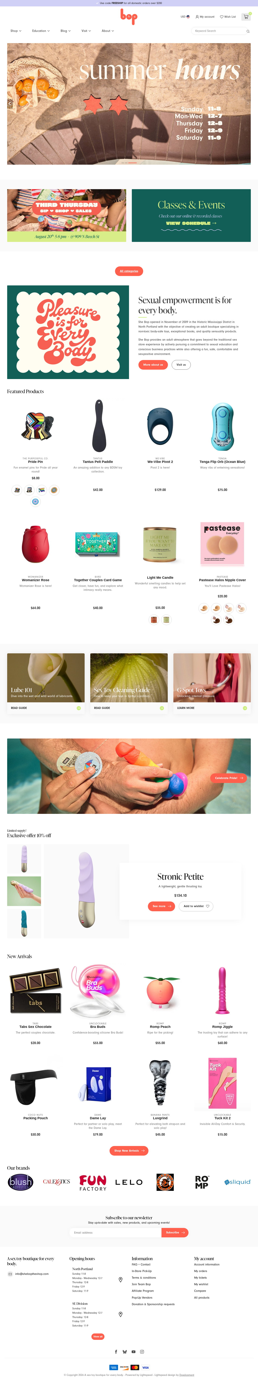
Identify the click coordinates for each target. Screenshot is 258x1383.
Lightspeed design (164, 1375)
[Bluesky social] (125, 1351)
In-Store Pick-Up (142, 1271)
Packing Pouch (35, 1118)
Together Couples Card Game (98, 580)
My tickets (200, 1277)
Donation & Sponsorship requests (153, 1304)
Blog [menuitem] (64, 31)
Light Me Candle (160, 577)
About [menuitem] (106, 31)
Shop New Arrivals (126, 1150)
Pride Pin (35, 462)
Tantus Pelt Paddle (98, 462)
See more (159, 906)
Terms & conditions (144, 1277)
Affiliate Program (143, 1291)
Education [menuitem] (39, 31)
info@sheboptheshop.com (32, 1274)
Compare (200, 1291)
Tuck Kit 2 (223, 1118)
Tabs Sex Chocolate (35, 1027)
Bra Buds (97, 1027)
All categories (129, 271)
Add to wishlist (194, 906)
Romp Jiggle (222, 1027)
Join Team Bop (141, 1284)
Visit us (181, 364)
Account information (206, 1264)
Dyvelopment (186, 1375)
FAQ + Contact (141, 1264)
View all (97, 1336)
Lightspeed (146, 1375)
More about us (153, 364)
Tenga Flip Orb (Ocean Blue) (222, 462)
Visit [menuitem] (84, 31)
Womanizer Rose (35, 580)
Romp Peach (160, 1027)
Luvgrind (160, 1118)
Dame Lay (98, 1118)
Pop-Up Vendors (142, 1297)
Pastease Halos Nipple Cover (222, 580)
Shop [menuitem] (14, 31)
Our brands (18, 1167)
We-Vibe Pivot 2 (160, 462)
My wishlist (201, 1284)
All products (201, 1297)
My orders (200, 1271)
